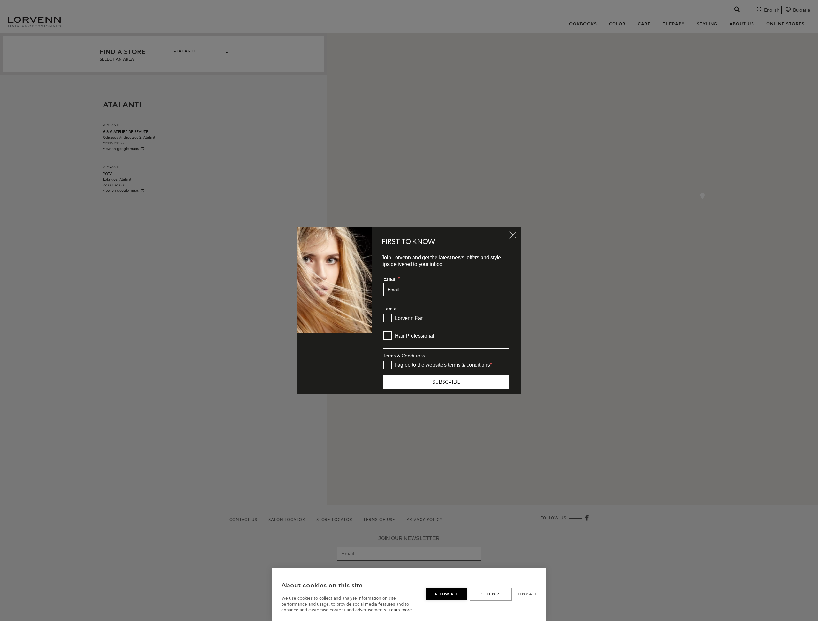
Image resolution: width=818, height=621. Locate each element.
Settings (491, 594)
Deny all (526, 594)
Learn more (400, 610)
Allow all (446, 594)
